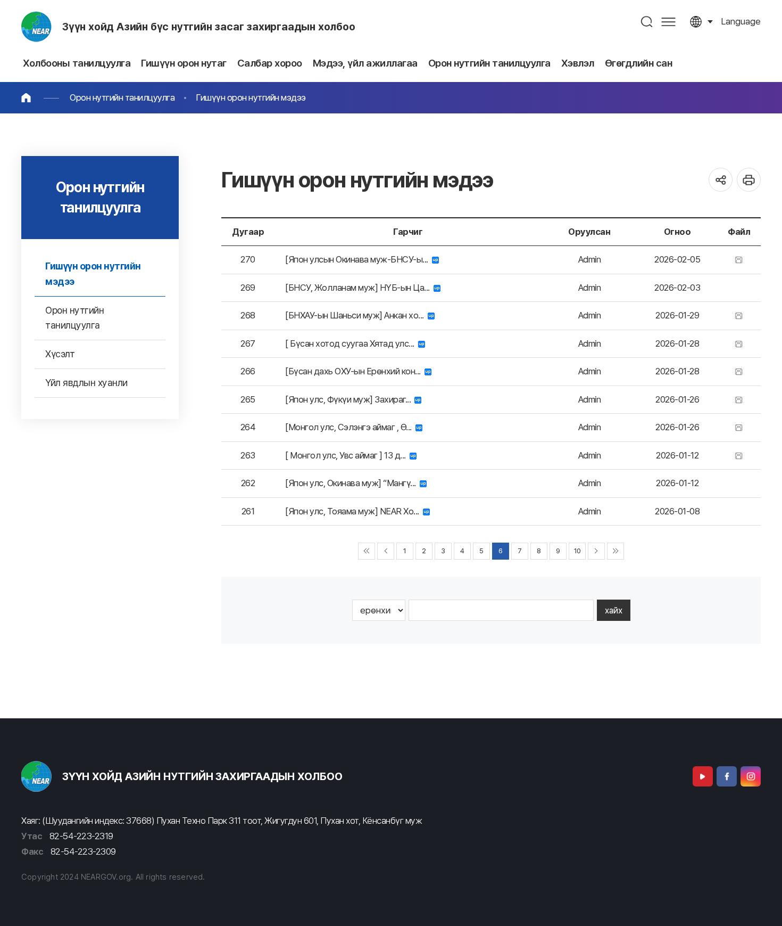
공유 (721, 180)
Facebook (727, 776)
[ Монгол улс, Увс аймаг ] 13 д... (347, 455)
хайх (613, 610)
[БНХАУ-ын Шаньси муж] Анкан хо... (356, 315)
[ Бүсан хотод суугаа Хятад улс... (351, 343)
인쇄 (749, 180)
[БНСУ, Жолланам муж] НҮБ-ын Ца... (359, 287)
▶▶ (615, 551)
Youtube (703, 776)
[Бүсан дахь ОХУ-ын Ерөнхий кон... (355, 371)
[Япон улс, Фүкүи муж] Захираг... (349, 399)
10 (577, 551)
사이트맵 (668, 21)
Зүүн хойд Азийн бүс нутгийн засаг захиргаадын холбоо (208, 26)
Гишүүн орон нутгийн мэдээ (251, 97)
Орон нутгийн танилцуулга (122, 97)
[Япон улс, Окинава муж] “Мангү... (352, 483)
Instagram (751, 776)
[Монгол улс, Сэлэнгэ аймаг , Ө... (350, 427)
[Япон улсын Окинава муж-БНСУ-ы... (358, 259)
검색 (647, 21)
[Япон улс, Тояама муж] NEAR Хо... (354, 511)
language (741, 21)
